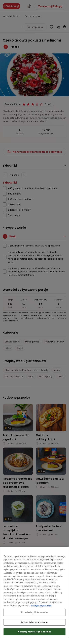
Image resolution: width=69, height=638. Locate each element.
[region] (34, 592)
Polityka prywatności (41, 605)
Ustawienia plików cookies (34, 612)
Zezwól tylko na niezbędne (34, 622)
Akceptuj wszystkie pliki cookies (34, 631)
